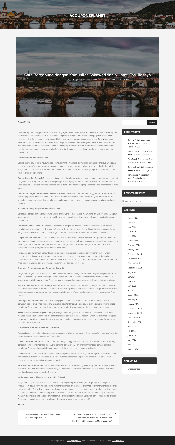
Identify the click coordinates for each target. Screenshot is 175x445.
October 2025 (134, 263)
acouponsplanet (87, 15)
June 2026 (132, 227)
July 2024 (131, 331)
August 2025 (133, 272)
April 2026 (132, 236)
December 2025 (135, 254)
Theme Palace (118, 440)
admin (22, 404)
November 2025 (135, 259)
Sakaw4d (102, 139)
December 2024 (135, 308)
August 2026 (133, 218)
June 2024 (132, 335)
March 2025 (133, 295)
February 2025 (134, 299)
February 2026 (134, 245)
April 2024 (132, 345)
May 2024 (132, 340)
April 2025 (132, 290)
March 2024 (133, 349)
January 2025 (133, 304)
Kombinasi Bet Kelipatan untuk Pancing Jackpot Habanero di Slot (138, 178)
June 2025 (132, 281)
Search (152, 123)
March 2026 (133, 240)
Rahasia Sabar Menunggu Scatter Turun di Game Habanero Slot (139, 143)
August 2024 (133, 326)
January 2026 (133, 249)
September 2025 (135, 268)
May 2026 (132, 231)
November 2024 (135, 313)
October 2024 (134, 317)
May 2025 (132, 286)
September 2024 (135, 322)
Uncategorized (134, 369)
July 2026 (131, 222)
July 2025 (131, 277)
